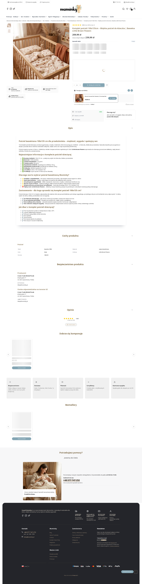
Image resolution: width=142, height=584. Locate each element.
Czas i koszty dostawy (77, 535)
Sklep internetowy (70, 575)
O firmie (52, 537)
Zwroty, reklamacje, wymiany (79, 532)
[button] (107, 85)
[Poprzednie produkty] (8, 354)
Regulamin (52, 542)
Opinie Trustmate (54, 535)
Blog (51, 532)
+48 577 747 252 (71, 480)
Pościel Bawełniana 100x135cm (74, 20)
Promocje (52, 559)
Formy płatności (76, 537)
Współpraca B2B (54, 554)
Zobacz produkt (22, 368)
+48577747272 (22, 299)
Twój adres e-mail (102, 538)
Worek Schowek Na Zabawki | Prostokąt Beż (95, 96)
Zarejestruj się (76, 542)
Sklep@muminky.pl (23, 285)
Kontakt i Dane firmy (55, 540)
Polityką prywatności (114, 546)
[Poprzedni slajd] (129, 90)
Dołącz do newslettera (103, 540)
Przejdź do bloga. (29, 494)
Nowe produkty (53, 556)
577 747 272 (118, 2)
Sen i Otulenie (46, 20)
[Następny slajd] (131, 90)
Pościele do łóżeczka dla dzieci (58, 20)
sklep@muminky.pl (130, 2)
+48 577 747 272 (30, 532)
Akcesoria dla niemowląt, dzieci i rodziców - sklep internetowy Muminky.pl (24, 20)
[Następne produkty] (133, 354)
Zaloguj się (75, 540)
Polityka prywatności (55, 545)
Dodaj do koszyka (94, 85)
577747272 (21, 283)
